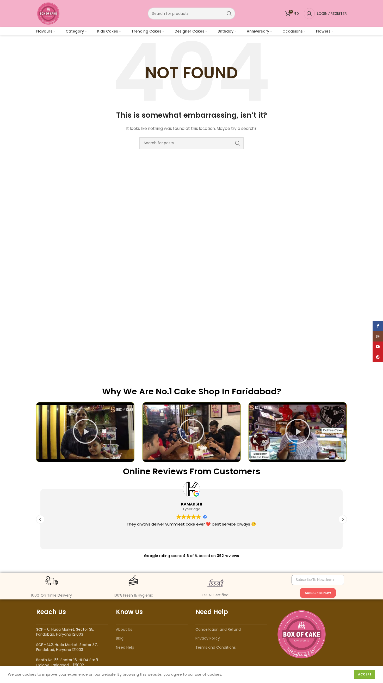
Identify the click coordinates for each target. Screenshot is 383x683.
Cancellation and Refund (218, 629)
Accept (365, 674)
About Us (124, 629)
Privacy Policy (207, 638)
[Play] (85, 432)
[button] (187, 457)
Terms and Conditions (215, 647)
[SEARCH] (229, 14)
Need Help (125, 647)
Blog (119, 638)
